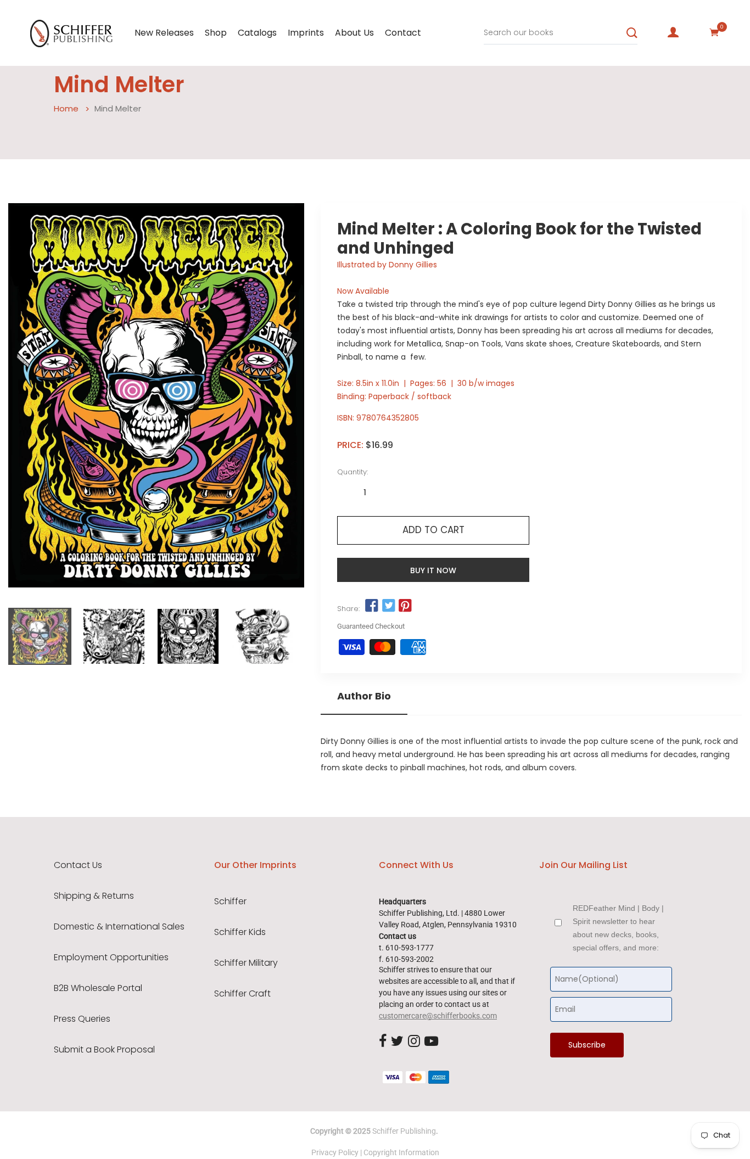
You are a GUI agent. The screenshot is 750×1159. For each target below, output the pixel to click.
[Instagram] (414, 1041)
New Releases (164, 32)
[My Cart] (714, 32)
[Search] (631, 33)
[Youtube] (431, 1041)
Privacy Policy (335, 1152)
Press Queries (82, 1019)
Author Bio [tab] (364, 696)
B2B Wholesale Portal (98, 988)
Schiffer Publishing (404, 1131)
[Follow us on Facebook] (372, 606)
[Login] (673, 32)
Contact (403, 32)
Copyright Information (401, 1152)
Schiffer (230, 901)
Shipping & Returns (94, 896)
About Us (354, 32)
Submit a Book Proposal (104, 1049)
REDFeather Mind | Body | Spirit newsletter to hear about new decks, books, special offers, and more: (618, 928)
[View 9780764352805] (39, 636)
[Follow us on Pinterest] (405, 606)
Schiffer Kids (240, 932)
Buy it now (433, 570)
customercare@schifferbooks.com (438, 1015)
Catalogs (257, 32)
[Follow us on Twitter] (389, 606)
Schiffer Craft (242, 993)
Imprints (306, 32)
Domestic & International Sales (119, 926)
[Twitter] (397, 1041)
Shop (216, 32)
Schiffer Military (246, 963)
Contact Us (78, 865)
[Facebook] (383, 1041)
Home (66, 108)
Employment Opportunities (111, 957)
